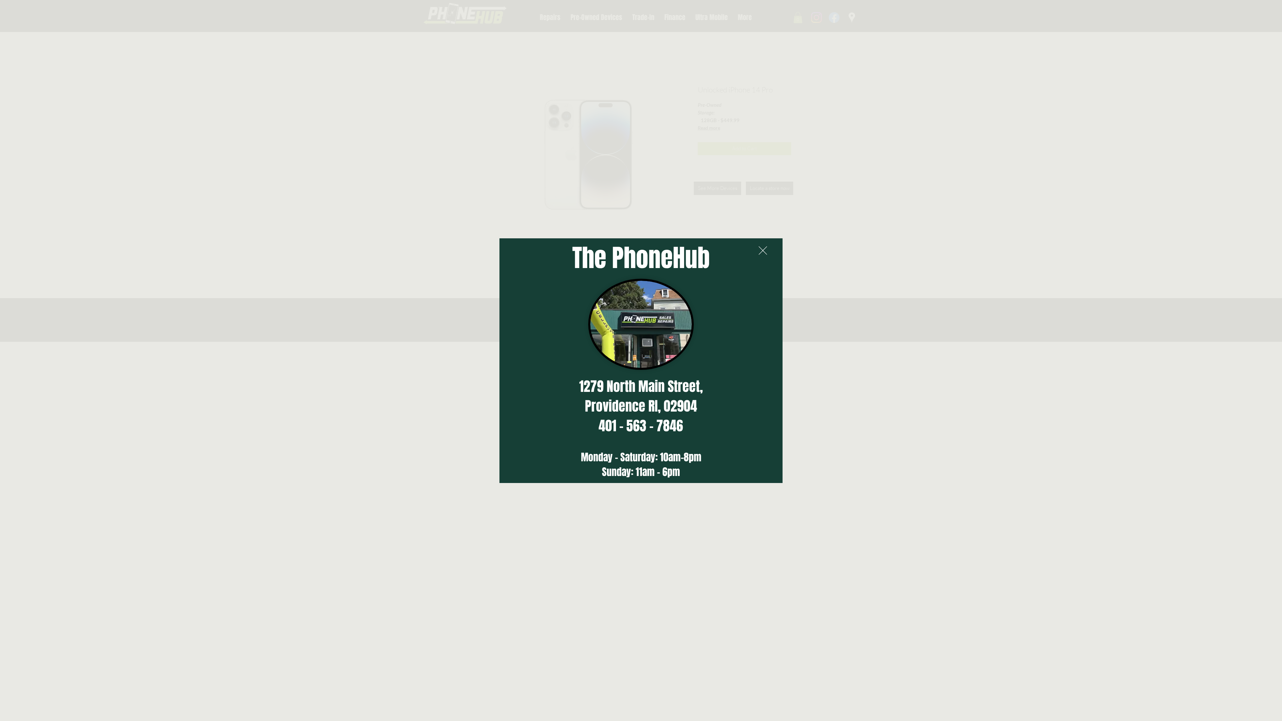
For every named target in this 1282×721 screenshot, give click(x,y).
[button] (763, 250)
